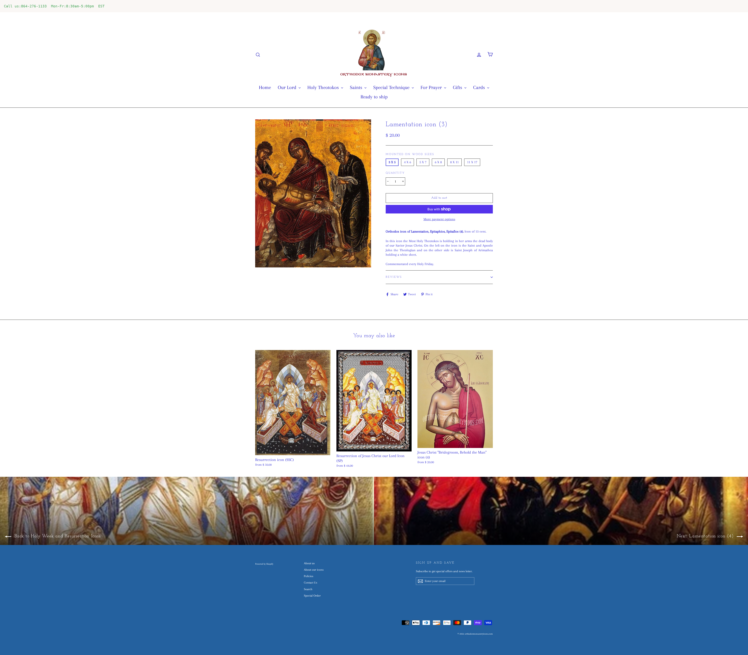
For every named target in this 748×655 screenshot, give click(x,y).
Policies (308, 576)
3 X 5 (392, 162)
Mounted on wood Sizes (410, 154)
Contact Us (310, 582)
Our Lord (288, 87)
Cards (479, 87)
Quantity (395, 173)
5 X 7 (422, 162)
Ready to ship (374, 97)
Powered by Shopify (264, 564)
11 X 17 (472, 162)
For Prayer (432, 87)
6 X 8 (438, 162)
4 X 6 (407, 162)
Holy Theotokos (323, 87)
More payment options (439, 219)
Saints (356, 87)
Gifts (458, 87)
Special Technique (392, 87)
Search (308, 589)
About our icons (314, 569)
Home (265, 87)
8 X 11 (454, 162)
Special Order (312, 595)
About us (309, 563)
